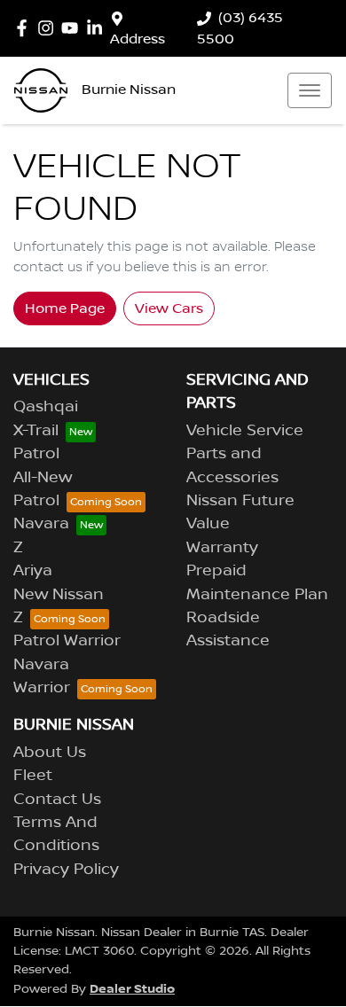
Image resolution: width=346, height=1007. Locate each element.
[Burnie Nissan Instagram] (49, 28)
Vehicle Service (244, 431)
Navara (41, 524)
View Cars (169, 308)
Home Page (65, 308)
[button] (309, 90)
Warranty (222, 548)
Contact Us (57, 799)
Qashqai (45, 407)
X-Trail (36, 431)
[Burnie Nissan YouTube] (73, 28)
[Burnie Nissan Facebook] (25, 28)
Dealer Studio (132, 988)
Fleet (32, 775)
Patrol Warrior (67, 641)
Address (137, 39)
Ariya (32, 571)
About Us (49, 752)
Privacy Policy (66, 869)
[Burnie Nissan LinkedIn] (98, 28)
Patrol (36, 454)
